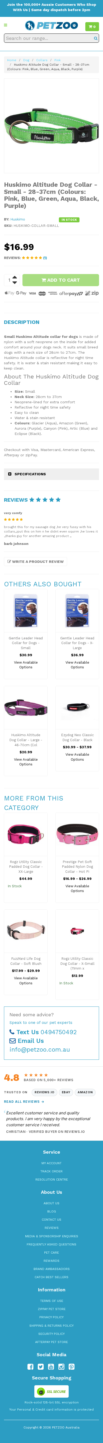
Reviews (52, 1228)
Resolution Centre (51, 1179)
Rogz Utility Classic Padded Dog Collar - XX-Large (26, 867)
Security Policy (51, 1334)
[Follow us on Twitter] (41, 1367)
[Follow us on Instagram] (61, 1367)
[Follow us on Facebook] (30, 1367)
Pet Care (51, 1252)
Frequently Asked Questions (51, 1244)
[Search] (95, 38)
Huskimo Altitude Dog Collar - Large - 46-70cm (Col (25, 740)
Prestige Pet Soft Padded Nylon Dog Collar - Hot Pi (77, 867)
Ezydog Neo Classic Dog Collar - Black (77, 737)
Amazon (85, 1092)
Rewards (51, 1261)
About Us (51, 1203)
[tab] (51, 474)
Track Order (51, 1171)
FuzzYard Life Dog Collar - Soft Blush (25, 961)
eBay (66, 1092)
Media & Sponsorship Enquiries (51, 1236)
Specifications (30, 474)
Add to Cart (63, 280)
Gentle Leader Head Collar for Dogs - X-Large (77, 643)
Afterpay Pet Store (51, 1342)
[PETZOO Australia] (51, 25)
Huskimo (17, 219)
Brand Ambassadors (52, 1269)
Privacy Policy (51, 1317)
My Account (51, 1163)
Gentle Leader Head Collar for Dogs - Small (26, 643)
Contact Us (51, 1219)
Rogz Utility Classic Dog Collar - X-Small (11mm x (77, 963)
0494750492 (46, 1032)
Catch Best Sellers (51, 1277)
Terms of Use (51, 1301)
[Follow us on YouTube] (51, 1367)
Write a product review (37, 561)
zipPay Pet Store (51, 1309)
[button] (5, 25)
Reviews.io (44, 1092)
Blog (51, 1211)
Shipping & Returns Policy (51, 1325)
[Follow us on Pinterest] (71, 1367)
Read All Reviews (24, 1102)
